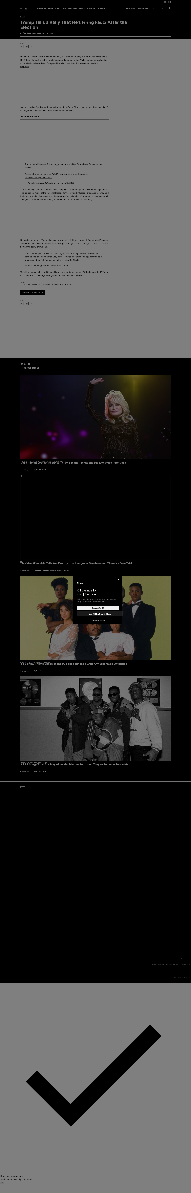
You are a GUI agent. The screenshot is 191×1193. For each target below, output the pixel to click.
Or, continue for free (98, 620)
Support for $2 (98, 608)
